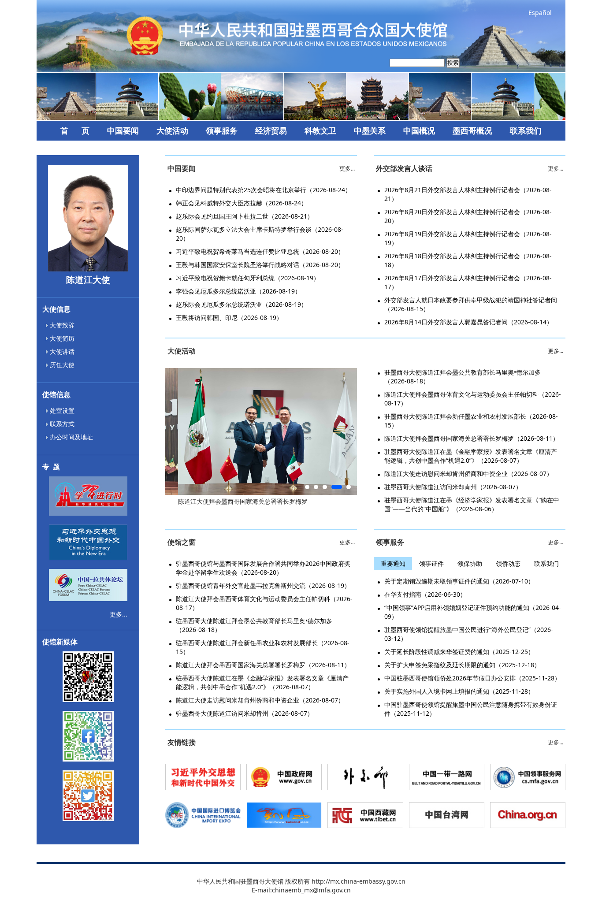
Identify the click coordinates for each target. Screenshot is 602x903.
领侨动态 (508, 563)
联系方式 (61, 424)
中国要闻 (123, 130)
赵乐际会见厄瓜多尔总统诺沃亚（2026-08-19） (241, 304)
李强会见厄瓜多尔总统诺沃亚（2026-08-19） (238, 291)
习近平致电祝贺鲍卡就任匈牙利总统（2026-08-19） (248, 278)
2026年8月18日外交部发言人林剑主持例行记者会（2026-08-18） (468, 260)
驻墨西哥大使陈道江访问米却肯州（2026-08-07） (453, 487)
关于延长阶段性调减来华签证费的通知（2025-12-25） (459, 651)
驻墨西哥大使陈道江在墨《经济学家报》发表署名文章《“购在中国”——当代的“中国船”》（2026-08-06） (471, 504)
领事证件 (431, 563)
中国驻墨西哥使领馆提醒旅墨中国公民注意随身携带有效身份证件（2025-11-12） (470, 708)
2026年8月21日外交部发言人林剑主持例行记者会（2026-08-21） (468, 194)
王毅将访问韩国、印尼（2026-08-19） (229, 317)
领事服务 (222, 130)
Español (540, 12)
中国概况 (419, 130)
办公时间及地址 (70, 437)
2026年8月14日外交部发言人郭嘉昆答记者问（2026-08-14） (468, 322)
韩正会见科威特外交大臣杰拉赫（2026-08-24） (241, 203)
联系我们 (526, 130)
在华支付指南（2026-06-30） (425, 594)
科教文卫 (320, 130)
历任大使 (61, 364)
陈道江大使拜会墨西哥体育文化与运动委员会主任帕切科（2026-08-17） (472, 398)
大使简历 (61, 338)
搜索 (453, 62)
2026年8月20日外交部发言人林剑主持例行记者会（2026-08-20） (468, 216)
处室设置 (61, 410)
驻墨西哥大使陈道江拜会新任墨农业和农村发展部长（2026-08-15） (471, 420)
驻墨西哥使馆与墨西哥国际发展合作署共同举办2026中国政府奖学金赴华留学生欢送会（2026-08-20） (263, 567)
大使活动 (172, 130)
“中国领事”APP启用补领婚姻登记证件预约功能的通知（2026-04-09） (472, 612)
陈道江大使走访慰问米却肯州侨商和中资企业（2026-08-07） (468, 473)
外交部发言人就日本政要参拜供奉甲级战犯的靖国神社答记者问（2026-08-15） (470, 304)
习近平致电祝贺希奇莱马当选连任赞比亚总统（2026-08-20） (260, 251)
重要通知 (393, 563)
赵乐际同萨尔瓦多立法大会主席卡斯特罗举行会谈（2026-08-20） (259, 233)
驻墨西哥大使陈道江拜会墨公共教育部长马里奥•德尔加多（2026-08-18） (462, 376)
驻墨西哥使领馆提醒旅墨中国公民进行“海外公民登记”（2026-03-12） (468, 634)
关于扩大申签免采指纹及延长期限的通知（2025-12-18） (462, 665)
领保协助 (469, 563)
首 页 (74, 130)
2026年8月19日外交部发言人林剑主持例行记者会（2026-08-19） (468, 238)
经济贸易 (271, 130)
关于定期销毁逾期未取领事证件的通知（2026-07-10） (459, 581)
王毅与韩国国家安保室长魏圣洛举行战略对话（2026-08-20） (260, 264)
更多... (118, 614)
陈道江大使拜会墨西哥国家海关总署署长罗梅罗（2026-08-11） (471, 438)
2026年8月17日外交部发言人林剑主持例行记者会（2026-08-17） (468, 282)
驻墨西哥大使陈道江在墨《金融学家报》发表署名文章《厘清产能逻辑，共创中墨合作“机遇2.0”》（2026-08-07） (470, 456)
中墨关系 (370, 130)
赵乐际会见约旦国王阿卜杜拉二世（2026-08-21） (244, 216)
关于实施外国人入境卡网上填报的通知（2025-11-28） (459, 691)
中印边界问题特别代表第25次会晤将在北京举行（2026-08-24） (263, 190)
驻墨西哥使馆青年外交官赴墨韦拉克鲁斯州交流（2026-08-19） (263, 585)
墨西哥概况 (472, 130)
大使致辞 (61, 325)
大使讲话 (61, 351)
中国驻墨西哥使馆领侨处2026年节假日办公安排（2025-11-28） (472, 678)
